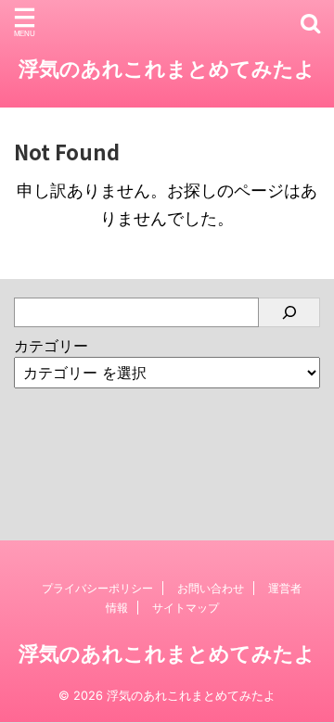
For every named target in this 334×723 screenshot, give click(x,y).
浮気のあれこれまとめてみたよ (167, 69)
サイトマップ (185, 608)
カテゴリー (51, 345)
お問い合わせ (210, 588)
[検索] (289, 312)
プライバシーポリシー (97, 588)
